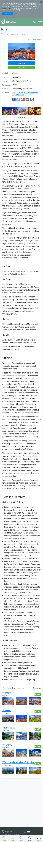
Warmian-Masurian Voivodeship (20, 762)
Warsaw (6, 692)
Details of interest (31, 93)
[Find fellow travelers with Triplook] (9, 22)
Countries (14, 34)
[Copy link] (32, 99)
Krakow (6, 710)
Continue (8, 14)
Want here (21, 67)
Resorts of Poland (34, 40)
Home (5, 34)
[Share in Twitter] (18, 99)
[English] (25, 832)
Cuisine (20, 93)
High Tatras (8, 727)
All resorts (37, 688)
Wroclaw (7, 745)
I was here (21, 63)
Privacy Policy (6, 8)
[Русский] (28, 832)
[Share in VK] (27, 99)
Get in (14, 93)
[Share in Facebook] (14, 99)
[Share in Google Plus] (23, 99)
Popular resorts (18, 95)
